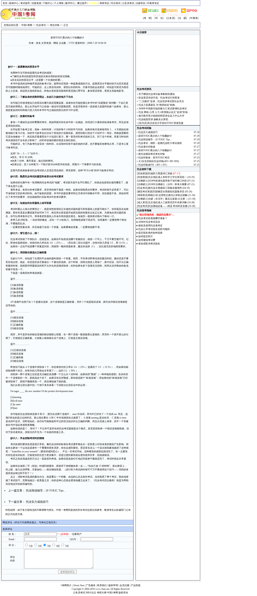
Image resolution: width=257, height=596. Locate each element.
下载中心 (47, 3)
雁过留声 (82, 3)
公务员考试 (128, 3)
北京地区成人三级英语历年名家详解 (167, 202)
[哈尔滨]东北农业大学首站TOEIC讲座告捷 (161, 123)
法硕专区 (140, 3)
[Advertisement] (67, 55)
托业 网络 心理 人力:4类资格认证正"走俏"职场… (164, 112)
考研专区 (104, 3)
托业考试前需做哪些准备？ (152, 218)
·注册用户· (76, 534)
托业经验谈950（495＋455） (153, 164)
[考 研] (147, 18)
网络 (55, 43)
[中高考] (194, 18)
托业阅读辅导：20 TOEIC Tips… (46, 490)
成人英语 (142, 202)
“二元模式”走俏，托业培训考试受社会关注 (161, 101)
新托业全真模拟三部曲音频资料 (165, 188)
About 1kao (79, 585)
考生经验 (54, 25)
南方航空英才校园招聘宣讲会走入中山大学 (161, 115)
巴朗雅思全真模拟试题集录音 (168, 191)
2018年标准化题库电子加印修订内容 (167, 180)
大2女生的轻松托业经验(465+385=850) (158, 161)
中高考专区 (153, 3)
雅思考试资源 (145, 191)
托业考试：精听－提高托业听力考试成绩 (160, 143)
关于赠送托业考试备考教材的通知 (157, 94)
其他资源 (142, 173)
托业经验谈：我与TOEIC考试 (153, 157)
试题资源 (36, 3)
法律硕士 (142, 180)
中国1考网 (26, 25)
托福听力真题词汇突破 (160, 173)
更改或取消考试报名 (149, 243)
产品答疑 (136, 585)
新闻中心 (14, 3)
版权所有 (123, 592)
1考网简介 (66, 585)
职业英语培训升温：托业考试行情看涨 (159, 97)
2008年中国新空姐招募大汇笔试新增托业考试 (163, 108)
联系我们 (102, 585)
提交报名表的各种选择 (150, 232)
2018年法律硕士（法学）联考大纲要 (167, 184)
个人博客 (59, 3)
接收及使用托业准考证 (150, 225)
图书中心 (70, 3)
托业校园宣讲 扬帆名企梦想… (154, 119)
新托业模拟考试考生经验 (151, 154)
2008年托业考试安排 (149, 222)
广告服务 (91, 585)
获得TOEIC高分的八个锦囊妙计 (67, 37)
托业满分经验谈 (146, 146)
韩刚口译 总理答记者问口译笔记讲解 (167, 195)
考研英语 (142, 195)
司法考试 (115, 3)
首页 (5, 3)
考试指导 (25, 3)
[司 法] (159, 18)
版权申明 (113, 585)
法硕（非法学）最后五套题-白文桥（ (168, 198)
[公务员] (170, 18)
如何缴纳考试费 (146, 240)
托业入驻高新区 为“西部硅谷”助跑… (158, 105)
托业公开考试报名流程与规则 (154, 229)
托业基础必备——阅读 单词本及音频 (167, 206)
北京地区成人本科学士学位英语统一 (167, 177)
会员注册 (124, 585)
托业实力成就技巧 (37, 501)
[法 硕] (182, 18)
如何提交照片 (145, 236)
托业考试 (41, 25)
